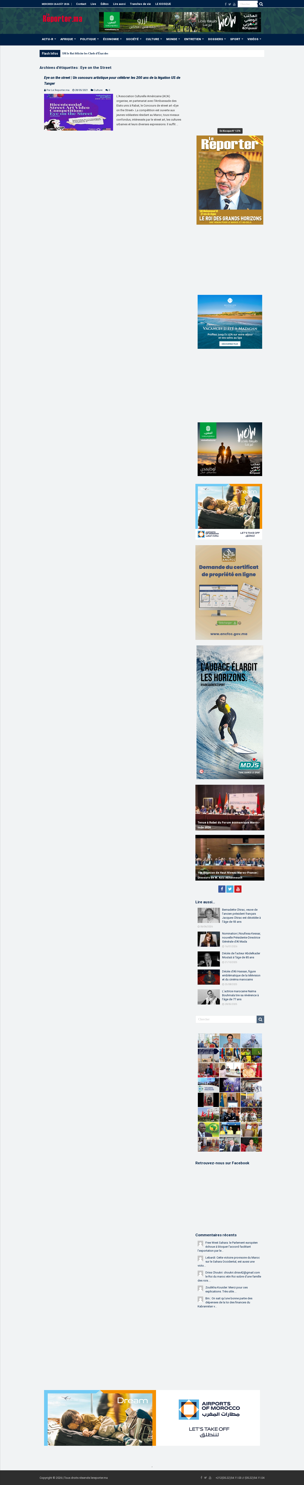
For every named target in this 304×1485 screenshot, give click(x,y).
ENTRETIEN (192, 39)
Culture (98, 90)
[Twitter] (230, 4)
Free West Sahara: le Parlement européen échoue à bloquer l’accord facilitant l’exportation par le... (228, 1246)
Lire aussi (119, 4)
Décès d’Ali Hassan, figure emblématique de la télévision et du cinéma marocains (241, 975)
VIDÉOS (252, 39)
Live (93, 4)
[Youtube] (234, 4)
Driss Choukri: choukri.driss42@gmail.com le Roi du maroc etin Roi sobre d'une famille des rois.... (229, 1276)
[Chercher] (261, 4)
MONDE (171, 39)
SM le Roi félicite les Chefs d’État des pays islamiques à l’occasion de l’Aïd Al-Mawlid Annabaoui (122, 53)
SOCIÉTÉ (132, 39)
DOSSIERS (215, 39)
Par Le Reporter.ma (58, 90)
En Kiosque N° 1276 (230, 131)
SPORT (235, 39)
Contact (81, 4)
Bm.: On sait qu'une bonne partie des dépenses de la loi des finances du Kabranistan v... (225, 1302)
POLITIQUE (88, 39)
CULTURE (152, 39)
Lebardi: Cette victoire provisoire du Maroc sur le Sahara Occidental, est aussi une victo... (229, 1261)
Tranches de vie (140, 4)
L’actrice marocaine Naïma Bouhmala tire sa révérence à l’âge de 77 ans (240, 995)
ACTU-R (47, 39)
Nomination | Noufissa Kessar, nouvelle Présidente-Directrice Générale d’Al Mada (241, 937)
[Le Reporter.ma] (63, 17)
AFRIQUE (66, 39)
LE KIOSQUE (163, 4)
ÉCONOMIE (111, 39)
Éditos (105, 4)
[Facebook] (225, 4)
